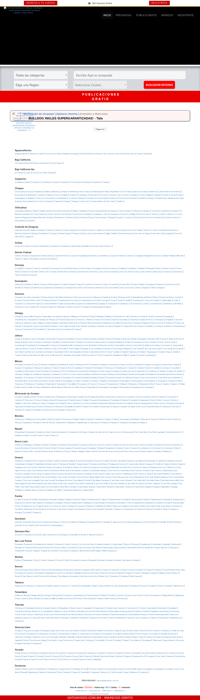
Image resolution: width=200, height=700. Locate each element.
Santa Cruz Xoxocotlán (49, 487)
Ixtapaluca (116, 371)
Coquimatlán (43, 246)
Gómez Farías (53, 214)
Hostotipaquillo (43, 345)
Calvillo (40, 154)
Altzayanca (20, 608)
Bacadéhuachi (58, 570)
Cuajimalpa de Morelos (88, 256)
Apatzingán (72, 397)
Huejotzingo (137, 503)
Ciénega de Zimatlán (67, 464)
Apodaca (54, 445)
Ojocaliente (52, 672)
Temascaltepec (149, 381)
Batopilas (83, 211)
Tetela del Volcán (47, 422)
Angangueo (62, 397)
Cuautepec (19, 304)
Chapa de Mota (66, 368)
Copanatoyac (138, 300)
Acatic (18, 339)
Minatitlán (85, 246)
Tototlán (176, 352)
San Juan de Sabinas (142, 233)
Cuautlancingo (177, 499)
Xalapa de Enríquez (23, 643)
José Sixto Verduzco (31, 403)
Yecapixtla (123, 422)
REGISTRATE (159, 3)
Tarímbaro (19, 410)
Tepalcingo (27, 422)
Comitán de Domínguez (78, 195)
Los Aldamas (144, 448)
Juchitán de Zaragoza (89, 467)
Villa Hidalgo (95, 551)
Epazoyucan (70, 320)
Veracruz (180, 640)
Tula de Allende (39, 329)
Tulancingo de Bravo (54, 329)
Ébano (126, 544)
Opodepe (145, 573)
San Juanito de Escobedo (173, 349)
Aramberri (63, 445)
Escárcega (75, 182)
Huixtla (172, 195)
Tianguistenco (112, 384)
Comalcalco (29, 586)
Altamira (27, 595)
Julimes (170, 214)
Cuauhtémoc (165, 211)
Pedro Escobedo (150, 522)
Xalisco (54, 435)
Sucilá (18, 659)
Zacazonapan (103, 387)
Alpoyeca (97, 297)
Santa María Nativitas (105, 487)
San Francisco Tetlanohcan (33, 614)
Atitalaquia (100, 316)
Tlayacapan (93, 422)
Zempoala (68, 329)
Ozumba (76, 378)
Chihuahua (137, 211)
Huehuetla (133, 320)
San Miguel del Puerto (64, 480)
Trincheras (114, 576)
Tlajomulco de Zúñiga (137, 352)
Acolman (28, 365)
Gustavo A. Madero (117, 256)
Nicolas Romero (176, 374)
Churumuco (28, 400)
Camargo (113, 211)
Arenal (109, 339)
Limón (32, 349)
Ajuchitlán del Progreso (64, 297)
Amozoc (77, 499)
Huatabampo (50, 573)
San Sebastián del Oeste (79, 352)
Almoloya (85, 316)
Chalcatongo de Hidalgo (24, 464)
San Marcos (29, 352)
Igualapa (102, 304)
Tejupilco (103, 381)
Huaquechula (76, 503)
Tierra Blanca (135, 640)
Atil (50, 570)
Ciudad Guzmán (68, 342)
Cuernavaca (66, 419)
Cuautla (110, 342)
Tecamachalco (128, 509)
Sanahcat (170, 656)
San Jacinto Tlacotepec (67, 477)
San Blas (143, 432)
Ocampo (54, 233)
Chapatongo (167, 316)
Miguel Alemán (168, 595)
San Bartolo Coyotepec (80, 470)
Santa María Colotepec (68, 487)
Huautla (114, 320)
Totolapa (75, 201)
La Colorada (67, 573)
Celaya (79, 284)
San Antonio (72, 548)
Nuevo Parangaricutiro (143, 403)
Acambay (19, 365)
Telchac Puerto (49, 659)
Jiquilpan (18, 403)
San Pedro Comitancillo (85, 483)
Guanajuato (150, 284)
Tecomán (94, 246)
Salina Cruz (171, 467)
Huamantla (162, 608)
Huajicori (92, 432)
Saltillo (107, 233)
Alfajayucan (75, 316)
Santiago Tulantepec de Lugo (100, 326)
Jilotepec (179, 371)
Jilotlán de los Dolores (152, 345)
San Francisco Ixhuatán (140, 470)
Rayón (101, 378)
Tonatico (165, 384)
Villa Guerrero (56, 355)
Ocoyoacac (29, 378)
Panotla (145, 611)
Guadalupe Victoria (100, 268)
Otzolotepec (67, 378)
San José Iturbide (111, 288)
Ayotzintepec (151, 461)
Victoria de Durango (28, 275)
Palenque (133, 198)
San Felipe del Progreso (131, 378)
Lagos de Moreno (21, 349)
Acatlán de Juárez (29, 339)
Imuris (58, 573)
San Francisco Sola (102, 474)
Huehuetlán (156, 544)
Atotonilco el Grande (138, 316)
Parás (67, 451)
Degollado (119, 342)
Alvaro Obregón (22, 256)
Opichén (119, 656)
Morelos (70, 217)
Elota (67, 560)
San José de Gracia (134, 154)
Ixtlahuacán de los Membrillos (85, 345)
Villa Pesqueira (135, 576)
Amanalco (94, 365)
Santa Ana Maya (153, 406)
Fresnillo (85, 669)
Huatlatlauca (87, 503)
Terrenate (103, 618)
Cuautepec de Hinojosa (46, 320)
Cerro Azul (20, 634)
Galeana (42, 214)
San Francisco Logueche (41, 474)
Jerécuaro (169, 284)
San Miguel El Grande (82, 480)
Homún (47, 656)
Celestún (101, 653)
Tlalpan (25, 259)
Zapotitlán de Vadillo (120, 355)
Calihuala (161, 461)
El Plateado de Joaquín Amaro (59, 669)
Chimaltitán (55, 342)
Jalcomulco (19, 637)
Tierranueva (64, 551)
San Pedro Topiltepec (152, 483)
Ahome (18, 560)
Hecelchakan (86, 182)
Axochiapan (41, 419)
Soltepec (118, 509)
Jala (110, 432)
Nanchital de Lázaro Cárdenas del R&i (108, 637)
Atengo (133, 339)
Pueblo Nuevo (63, 272)
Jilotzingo (18, 374)
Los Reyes (86, 403)
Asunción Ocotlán (101, 461)
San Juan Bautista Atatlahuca (157, 477)
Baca (37, 653)
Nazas (158, 268)
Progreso (76, 233)
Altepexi (69, 499)
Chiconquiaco (31, 634)
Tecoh (39, 659)
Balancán (19, 586)
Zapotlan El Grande (136, 355)
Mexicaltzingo (122, 374)
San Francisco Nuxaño (61, 474)
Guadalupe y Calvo (100, 214)
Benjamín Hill (88, 570)
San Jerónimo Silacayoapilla (88, 477)
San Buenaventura (125, 233)
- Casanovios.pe (93, 691)
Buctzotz (52, 653)
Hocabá (40, 656)
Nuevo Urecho (159, 403)
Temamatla (112, 381)
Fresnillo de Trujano (161, 464)
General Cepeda (119, 230)
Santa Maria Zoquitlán (143, 487)
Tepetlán (118, 640)
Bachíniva (67, 211)
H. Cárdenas (73, 586)
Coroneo (96, 284)
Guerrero (124, 214)
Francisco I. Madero (95, 230)
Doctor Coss (133, 445)
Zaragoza (28, 237)
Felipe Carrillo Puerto (49, 535)
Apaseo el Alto (46, 284)
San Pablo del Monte (75, 614)
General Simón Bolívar (69, 268)
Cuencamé (55, 268)
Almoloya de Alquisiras (49, 365)
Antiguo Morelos (38, 595)
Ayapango (28, 368)
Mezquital (150, 268)
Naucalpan (141, 374)
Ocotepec (91, 198)
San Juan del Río (126, 272)
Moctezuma (38, 548)
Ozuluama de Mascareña (171, 637)
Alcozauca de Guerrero (83, 297)
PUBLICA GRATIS (146, 15)
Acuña (26, 230)
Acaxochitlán (28, 316)
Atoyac (164, 339)
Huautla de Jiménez (71, 467)
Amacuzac (20, 419)
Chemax (127, 653)
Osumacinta (123, 198)
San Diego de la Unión (73, 288)
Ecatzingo (55, 371)
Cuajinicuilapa (166, 300)
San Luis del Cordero (143, 272)
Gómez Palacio (86, 268)
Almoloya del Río (82, 365)
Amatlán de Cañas (43, 432)
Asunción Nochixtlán (85, 461)
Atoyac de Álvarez (167, 297)
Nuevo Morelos (34, 598)
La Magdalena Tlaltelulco (51, 611)
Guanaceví (114, 268)
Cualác (176, 300)
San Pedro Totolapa (169, 483)
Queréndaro (105, 406)
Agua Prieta (28, 570)
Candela (49, 230)
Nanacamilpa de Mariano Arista (120, 611)
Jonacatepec (125, 419)
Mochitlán (177, 304)
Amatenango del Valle (100, 192)
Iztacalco (130, 256)
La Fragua (38, 506)
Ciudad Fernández (103, 544)
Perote (25, 640)
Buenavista (110, 397)
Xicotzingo (163, 618)
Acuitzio (19, 397)
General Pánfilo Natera (133, 669)
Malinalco (87, 374)
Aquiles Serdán (45, 211)
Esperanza (19, 503)
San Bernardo (83, 272)
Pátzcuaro (59, 406)
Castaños (57, 230)
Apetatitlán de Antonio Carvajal (37, 608)
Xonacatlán (91, 387)
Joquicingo (46, 374)
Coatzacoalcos (85, 634)
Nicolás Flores (126, 323)
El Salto (127, 342)
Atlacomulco (167, 365)
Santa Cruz (104, 576)
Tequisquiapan (56, 525)
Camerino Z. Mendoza (160, 631)
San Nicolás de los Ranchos (46, 509)
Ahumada (19, 211)
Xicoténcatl (122, 598)
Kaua (76, 656)
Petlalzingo (99, 506)
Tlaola (165, 509)
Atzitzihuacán (94, 499)
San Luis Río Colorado (48, 576)
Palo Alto (83, 154)
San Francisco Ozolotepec (82, 474)
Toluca (158, 384)
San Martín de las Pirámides (169, 378)
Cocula (112, 300)
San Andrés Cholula (137, 506)
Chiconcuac (108, 368)
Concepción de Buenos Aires (95, 342)
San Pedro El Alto (101, 483)
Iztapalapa (139, 256)
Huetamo (124, 400)
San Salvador (82, 326)
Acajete (19, 499)
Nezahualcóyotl (162, 374)
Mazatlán (92, 560)
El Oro (63, 371)
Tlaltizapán (71, 422)
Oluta (141, 637)
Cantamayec (91, 653)
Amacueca (61, 339)
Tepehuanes (177, 272)
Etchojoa (148, 570)
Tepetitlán (148, 326)
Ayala (50, 419)
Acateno (27, 499)
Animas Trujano (53, 461)
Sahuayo (115, 406)
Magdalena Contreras (153, 256)
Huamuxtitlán (70, 304)
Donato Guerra (34, 371)
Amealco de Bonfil (23, 522)
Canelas (28, 268)
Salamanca (49, 288)
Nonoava (84, 217)
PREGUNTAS (123, 15)
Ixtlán (159, 400)
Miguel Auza (33, 672)
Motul (112, 656)
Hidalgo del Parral (136, 214)
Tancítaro (175, 406)
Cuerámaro (114, 284)
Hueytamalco (149, 503)
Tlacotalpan (146, 640)
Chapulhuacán (20, 320)
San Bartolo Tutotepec (49, 326)
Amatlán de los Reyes (105, 631)
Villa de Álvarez (105, 246)
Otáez (36, 272)
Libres (46, 506)
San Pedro (156, 233)
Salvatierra (59, 288)
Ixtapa (179, 195)
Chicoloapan (97, 368)
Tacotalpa (151, 586)
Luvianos (79, 374)
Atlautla (177, 365)
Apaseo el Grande (60, 284)
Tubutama (124, 576)
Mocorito (101, 560)
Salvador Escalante (128, 406)
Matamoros (60, 217)
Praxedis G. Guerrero (124, 217)
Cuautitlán (175, 368)
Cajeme (106, 570)
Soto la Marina (89, 598)
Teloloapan (60, 307)
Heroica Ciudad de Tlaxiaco (41, 467)
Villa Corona (45, 355)
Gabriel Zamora (75, 400)
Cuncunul (178, 653)
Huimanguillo (85, 586)
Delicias (175, 211)
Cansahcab (80, 653)
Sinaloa (136, 560)
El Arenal (60, 320)
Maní (81, 656)
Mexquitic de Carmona (23, 548)
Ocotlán (39, 349)
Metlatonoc (168, 304)
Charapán (130, 397)
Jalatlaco (163, 371)
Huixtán (165, 195)
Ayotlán (17, 342)
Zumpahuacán (137, 387)
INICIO (107, 15)
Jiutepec (108, 419)
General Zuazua (80, 448)
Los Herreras (156, 448)
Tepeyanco (93, 618)
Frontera (108, 230)
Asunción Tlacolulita (117, 461)
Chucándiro (172, 397)
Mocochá (104, 656)
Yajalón (120, 201)
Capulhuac (47, 368)
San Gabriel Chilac (154, 506)
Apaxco (124, 365)
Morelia (112, 403)
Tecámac (94, 381)
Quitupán (85, 349)
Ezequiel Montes (95, 522)
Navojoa (121, 573)
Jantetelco (99, 419)
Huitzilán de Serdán (163, 503)
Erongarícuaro (61, 400)
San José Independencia (135, 477)
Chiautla (88, 368)
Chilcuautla (32, 320)
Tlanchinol (27, 329)
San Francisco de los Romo (114, 154)
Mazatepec (136, 419)
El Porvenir (103, 195)
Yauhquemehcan (175, 618)
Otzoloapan (56, 378)
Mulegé (52, 173)
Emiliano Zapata (79, 419)
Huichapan (159, 320)
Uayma (82, 659)
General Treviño (50, 448)
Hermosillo (39, 573)
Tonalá (160, 352)
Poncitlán (63, 349)
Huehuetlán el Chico (124, 503)
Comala (34, 246)
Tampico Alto (79, 640)
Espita (24, 656)
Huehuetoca (72, 371)
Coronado (155, 211)
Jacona (166, 400)
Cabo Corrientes (35, 342)
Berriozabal (19, 195)
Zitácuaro (70, 410)
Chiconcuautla (136, 499)
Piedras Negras (65, 233)
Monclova (18, 233)
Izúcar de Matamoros (24, 506)
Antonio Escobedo (89, 339)
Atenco (131, 365)
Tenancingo (161, 381)
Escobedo (82, 230)
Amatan (65, 192)
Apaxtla (106, 297)
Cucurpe (123, 570)
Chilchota (162, 397)
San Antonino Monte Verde (60, 470)
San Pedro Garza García (129, 451)
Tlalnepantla (60, 422)
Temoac (18, 422)
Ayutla (24, 342)
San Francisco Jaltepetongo (161, 470)
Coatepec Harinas (143, 368)
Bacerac (78, 570)
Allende (35, 211)
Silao (138, 288)
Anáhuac (45, 445)
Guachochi (77, 214)
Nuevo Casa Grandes (98, 217)
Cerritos (74, 544)
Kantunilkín (74, 535)
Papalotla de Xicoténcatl (159, 611)
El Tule (35, 214)
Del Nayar (83, 432)
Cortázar (105, 284)
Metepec (55, 323)
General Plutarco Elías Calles (174, 570)
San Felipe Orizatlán (67, 326)
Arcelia (113, 297)
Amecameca (114, 365)
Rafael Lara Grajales (120, 506)
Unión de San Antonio (30, 355)
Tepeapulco (117, 326)
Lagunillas (166, 544)
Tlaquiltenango (82, 422)
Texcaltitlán (72, 384)
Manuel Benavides (40, 217)
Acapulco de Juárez (23, 297)
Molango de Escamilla (111, 323)
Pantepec (151, 198)
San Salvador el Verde (83, 509)
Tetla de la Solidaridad (116, 618)
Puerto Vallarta (74, 349)
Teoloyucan (19, 384)
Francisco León (115, 195)
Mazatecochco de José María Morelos (92, 611)
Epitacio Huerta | (67, 113)
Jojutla (115, 419)
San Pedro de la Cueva (89, 576)
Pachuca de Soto (157, 323)
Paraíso (143, 586)
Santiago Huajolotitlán (161, 487)
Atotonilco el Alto (153, 339)
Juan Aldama (159, 669)
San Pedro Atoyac (51, 483)
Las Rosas (73, 198)
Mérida (96, 656)
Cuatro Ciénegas (69, 230)
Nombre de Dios (168, 268)
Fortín (138, 634)
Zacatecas (144, 672)
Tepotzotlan (50, 384)
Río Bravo (78, 598)
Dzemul (18, 656)
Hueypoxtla (82, 371)
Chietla (145, 499)
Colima (26, 246)
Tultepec (174, 384)
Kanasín (68, 656)
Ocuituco (154, 419)
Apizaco (54, 608)
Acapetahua (38, 192)
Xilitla (104, 551)
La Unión (144, 304)
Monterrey (59, 451)
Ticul (58, 659)
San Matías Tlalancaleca (24, 509)
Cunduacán (40, 586)
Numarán (170, 403)
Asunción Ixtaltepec (68, 461)
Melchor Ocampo (99, 374)
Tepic (40, 435)
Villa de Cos (105, 672)
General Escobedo (22, 448)
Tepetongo (95, 672)
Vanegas (74, 551)
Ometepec (19, 307)
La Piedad (61, 403)
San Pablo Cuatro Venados (122, 480)
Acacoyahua (21, 192)
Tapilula (67, 201)
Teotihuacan (30, 384)
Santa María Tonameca (124, 487)
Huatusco (145, 634)
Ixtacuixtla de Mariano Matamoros (27, 611)
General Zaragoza (65, 448)
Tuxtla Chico (84, 201)
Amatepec (104, 365)
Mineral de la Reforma (78, 323)
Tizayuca (18, 329)
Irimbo (153, 400)
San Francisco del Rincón (93, 288)
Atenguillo (141, 339)
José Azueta (135, 304)
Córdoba (96, 634)
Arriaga (129, 192)
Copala (120, 300)
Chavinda (145, 397)
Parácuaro (49, 406)
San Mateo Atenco (22, 381)
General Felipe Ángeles (34, 503)
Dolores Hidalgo (138, 284)
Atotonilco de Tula (122, 316)
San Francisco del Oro (170, 217)
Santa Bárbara (20, 221)
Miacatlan (145, 419)
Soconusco (68, 640)
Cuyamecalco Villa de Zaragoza (140, 464)
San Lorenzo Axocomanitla (55, 614)
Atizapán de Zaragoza (152, 365)
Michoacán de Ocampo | (39, 113)
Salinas (63, 548)
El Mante (103, 595)
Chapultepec (78, 368)
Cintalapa (64, 195)
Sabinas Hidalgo (78, 451)
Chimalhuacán (120, 368)
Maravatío (103, 403)
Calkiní (27, 182)
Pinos (60, 672)
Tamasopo (173, 548)
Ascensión (57, 211)
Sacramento (98, 233)
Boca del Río (146, 631)
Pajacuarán (19, 406)
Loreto (34, 173)
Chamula (40, 195)
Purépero (85, 406)
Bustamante (73, 445)
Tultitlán (182, 384)
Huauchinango (99, 503)
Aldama (47, 192)
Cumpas (131, 570)
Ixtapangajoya (20, 198)
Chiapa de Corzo (52, 195)
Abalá (18, 653)
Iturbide (119, 448)
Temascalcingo (136, 381)
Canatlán (19, 268)
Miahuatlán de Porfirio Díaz (121, 467)
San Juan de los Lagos (153, 349)
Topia (17, 275)
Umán (89, 659)
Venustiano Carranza (38, 259)
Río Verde (55, 548)
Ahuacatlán (30, 432)
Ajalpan (61, 499)
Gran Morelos (66, 214)
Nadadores (44, 233)
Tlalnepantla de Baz (146, 384)
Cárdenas (58, 544)
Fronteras (157, 570)
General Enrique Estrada (113, 669)
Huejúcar (54, 345)
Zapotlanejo (150, 355)
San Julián (19, 352)
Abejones (19, 461)
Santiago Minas (30, 490)
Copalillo (128, 300)
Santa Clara (157, 272)
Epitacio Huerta (49, 400)
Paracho (40, 406)
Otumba (47, 378)
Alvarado (91, 631)
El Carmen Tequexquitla (147, 608)
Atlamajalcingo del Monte (141, 297)
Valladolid (96, 659)
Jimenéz (155, 214)
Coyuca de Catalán (152, 300)
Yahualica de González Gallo (74, 355)
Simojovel (48, 201)
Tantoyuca (90, 640)
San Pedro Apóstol (35, 483)
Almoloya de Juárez (66, 365)
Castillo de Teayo (177, 631)
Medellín (63, 637)
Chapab (119, 653)
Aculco (36, 365)
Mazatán (82, 198)
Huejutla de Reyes (146, 320)
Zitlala (107, 307)
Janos (147, 214)
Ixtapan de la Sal (128, 371)
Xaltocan (153, 618)
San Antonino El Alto (40, 470)
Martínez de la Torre (41, 637)
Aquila (80, 397)
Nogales (129, 573)
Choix (36, 560)
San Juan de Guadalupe (109, 272)
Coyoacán (74, 256)
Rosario (137, 217)
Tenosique (168, 586)
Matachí (51, 217)
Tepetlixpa (40, 384)
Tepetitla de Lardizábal (78, 618)
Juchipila (169, 669)
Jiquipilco (27, 374)
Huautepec (58, 467)
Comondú (19, 173)
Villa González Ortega (120, 672)
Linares (134, 448)
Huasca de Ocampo (102, 320)
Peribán (77, 406)
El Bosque (93, 195)
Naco (97, 573)
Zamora (54, 410)
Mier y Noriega (35, 451)
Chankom (110, 653)
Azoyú (26, 300)
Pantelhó (142, 198)
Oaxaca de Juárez (140, 467)
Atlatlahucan (30, 419)
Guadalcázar (145, 544)
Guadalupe (87, 214)
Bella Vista (154, 192)
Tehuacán (140, 509)
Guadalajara (31, 345)
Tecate (52, 163)
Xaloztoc (145, 618)
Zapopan (107, 355)
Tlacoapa (85, 307)
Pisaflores (169, 323)
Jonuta (116, 586)
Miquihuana (179, 595)
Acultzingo (45, 631)
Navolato (109, 560)
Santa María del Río (135, 548)
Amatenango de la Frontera (80, 192)
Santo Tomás (55, 381)
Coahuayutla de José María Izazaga (94, 300)
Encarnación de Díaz (140, 342)
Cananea (114, 570)
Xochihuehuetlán (97, 307)
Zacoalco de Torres (94, 355)
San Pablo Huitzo (153, 480)
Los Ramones (168, 448)
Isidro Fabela (105, 371)
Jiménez (147, 230)
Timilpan (123, 384)
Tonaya (168, 352)
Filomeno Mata (128, 634)
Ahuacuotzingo (47, 297)
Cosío (47, 154)
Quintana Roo (138, 656)
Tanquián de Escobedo (49, 551)
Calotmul (70, 653)
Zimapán (76, 329)
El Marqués (82, 522)
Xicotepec (18, 512)
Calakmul (19, 182)
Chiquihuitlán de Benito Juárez (46, 464)
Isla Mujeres (63, 535)
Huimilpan (106, 522)
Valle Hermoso (110, 598)
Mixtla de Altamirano (84, 637)
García (166, 445)
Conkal (170, 653)
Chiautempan (99, 608)
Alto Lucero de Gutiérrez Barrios (74, 631)
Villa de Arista (84, 551)
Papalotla (85, 378)
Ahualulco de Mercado (46, 339)
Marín (177, 448)
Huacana (93, 400)
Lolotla (47, 323)
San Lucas (141, 406)
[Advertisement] (100, 43)
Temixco (176, 419)
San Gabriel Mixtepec (162, 474)
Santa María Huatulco (87, 487)
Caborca (98, 570)
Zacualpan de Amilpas (137, 422)
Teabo (32, 659)
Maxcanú (88, 656)
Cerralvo (107, 445)
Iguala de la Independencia (87, 304)
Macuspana (124, 586)
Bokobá (44, 653)
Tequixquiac (61, 384)
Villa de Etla (88, 490)
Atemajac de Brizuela (121, 339)
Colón (63, 522)
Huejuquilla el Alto (66, 345)
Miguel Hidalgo (169, 256)
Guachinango (20, 345)
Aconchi (19, 570)
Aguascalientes (22, 154)
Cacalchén (61, 653)
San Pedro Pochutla (135, 483)
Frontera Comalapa (130, 195)
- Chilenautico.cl (118, 691)
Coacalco (131, 368)
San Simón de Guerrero (39, 381)
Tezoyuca (101, 384)
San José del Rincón (149, 378)
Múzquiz (35, 233)
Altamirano (56, 192)
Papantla (18, 640)
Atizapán (139, 365)
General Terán (36, 448)
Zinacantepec (125, 387)
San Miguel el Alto (61, 352)
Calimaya (37, 368)
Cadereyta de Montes (51, 522)
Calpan (103, 499)
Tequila (124, 352)
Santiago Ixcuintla (21, 435)
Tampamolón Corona (23, 551)
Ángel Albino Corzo (117, 192)
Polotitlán (94, 378)
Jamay (128, 345)
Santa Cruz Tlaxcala (31, 618)
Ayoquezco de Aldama (135, 461)
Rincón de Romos (95, 154)
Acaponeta (20, 432)
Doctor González (146, 445)
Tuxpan (18, 355)
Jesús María (56, 154)
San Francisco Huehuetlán (119, 470)
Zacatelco (18, 621)
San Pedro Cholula (66, 509)
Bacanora (69, 570)
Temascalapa (124, 381)
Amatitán (70, 339)
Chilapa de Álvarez (50, 300)
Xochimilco (52, 259)
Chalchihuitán (30, 195)
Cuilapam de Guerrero (118, 464)
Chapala (46, 342)
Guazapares (114, 214)
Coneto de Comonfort (41, 268)
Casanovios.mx (81, 691)
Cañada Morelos (114, 499)
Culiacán (51, 560)
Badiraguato (27, 560)
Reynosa (69, 598)
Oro (30, 272)
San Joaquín (29, 525)
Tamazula (167, 272)
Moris (77, 217)
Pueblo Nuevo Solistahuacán (167, 198)
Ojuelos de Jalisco (51, 349)
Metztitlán (64, 323)
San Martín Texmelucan (172, 506)
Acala (30, 192)
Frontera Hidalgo (145, 195)
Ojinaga (111, 217)
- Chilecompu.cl (106, 691)
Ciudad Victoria (92, 595)
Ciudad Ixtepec (82, 464)
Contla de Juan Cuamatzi (115, 608)
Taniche (41, 490)
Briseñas (100, 397)
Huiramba (134, 400)
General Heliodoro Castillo (53, 304)
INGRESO (167, 15)
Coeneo (38, 400)
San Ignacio (127, 560)
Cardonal (158, 316)
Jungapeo (51, 403)
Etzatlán (153, 342)
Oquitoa (154, 573)
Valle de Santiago (157, 288)
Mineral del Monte (94, 323)
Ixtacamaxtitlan (178, 503)
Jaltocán (27, 323)
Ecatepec (45, 371)
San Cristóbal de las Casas (33, 201)
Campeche (36, 182)
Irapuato (160, 284)
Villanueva (134, 672)
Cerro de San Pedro (86, 544)
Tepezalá (147, 154)
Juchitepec (56, 374)
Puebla (108, 506)
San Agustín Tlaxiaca (31, 326)
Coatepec (74, 634)
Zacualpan (114, 387)
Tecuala (33, 435)
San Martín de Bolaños (44, 352)
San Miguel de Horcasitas (68, 576)
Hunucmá (56, 656)
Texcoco (93, 384)
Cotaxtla (118, 634)
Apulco (18, 669)
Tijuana (59, 163)
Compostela (73, 432)
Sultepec (86, 381)
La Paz (28, 173)
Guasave (83, 560)
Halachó (32, 656)
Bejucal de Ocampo (140, 192)
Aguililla (26, 397)
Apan (92, 316)
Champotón (64, 182)
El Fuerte (59, 560)
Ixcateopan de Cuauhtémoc (117, 304)
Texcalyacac (83, 384)
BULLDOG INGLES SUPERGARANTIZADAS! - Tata (66, 118)
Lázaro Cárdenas (73, 403)
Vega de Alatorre (169, 640)
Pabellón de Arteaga (70, 154)
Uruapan (28, 410)
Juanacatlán (177, 345)
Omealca (148, 637)
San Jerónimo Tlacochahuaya (112, 477)
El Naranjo (135, 544)
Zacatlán (27, 512)
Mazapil (24, 672)
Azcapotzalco (35, 256)
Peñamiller (163, 522)
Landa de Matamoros (134, 522)
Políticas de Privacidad (100, 694)
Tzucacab (73, 659)
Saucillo (30, 221)
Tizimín (65, 659)
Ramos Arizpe (87, 233)
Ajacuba (66, 316)
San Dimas (94, 272)
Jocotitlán (36, 374)
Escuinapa (74, 560)
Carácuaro (120, 397)
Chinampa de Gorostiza (47, 634)
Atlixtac (155, 297)
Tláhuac (18, 259)
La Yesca (117, 432)
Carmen (55, 182)
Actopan (38, 316)
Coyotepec (166, 368)
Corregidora (71, 522)
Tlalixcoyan (157, 640)
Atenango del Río (124, 297)
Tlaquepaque (151, 352)
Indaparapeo (144, 400)
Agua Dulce (55, 631)
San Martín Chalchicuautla (102, 548)
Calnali (150, 316)
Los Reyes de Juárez (58, 506)
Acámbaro (28, 284)
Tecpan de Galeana (47, 307)
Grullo (173, 342)
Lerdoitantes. (132, 268)
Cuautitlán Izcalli (21, 371)
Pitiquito (162, 573)
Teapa (159, 586)
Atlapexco (109, 316)
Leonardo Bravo (156, 304)
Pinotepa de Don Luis (157, 467)
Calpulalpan (87, 608)
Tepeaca (149, 509)
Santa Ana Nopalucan (119, 614)
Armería (19, 246)
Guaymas (29, 573)
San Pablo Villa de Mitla (170, 480)
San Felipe (161, 656)
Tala (109, 352)
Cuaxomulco (131, 608)
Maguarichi (26, 217)
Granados (20, 573)
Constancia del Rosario (99, 464)
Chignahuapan (155, 499)
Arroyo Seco (36, 522)
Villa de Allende (56, 387)
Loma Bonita (104, 467)
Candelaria (46, 182)
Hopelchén (97, 182)
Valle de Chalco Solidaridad (39, 387)
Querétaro (19, 525)
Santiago (157, 451)
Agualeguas (28, 445)
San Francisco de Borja (151, 217)
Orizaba (157, 637)
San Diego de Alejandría (123, 349)
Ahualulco (19, 544)
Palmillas (60, 598)
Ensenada (20, 163)
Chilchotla (166, 499)
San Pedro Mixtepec (118, 483)
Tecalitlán (116, 352)
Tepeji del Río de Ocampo (133, 326)
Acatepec (36, 297)
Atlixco (84, 499)
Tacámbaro (166, 406)
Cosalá (43, 560)
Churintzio (18, 400)
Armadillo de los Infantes (44, 544)
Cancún (19, 535)
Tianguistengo (178, 326)
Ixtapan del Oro (142, 371)
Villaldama (166, 451)
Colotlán (79, 342)
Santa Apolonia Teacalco (138, 614)
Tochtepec (173, 509)
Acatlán (19, 316)
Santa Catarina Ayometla (158, 614)
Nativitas (137, 611)
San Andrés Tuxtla (55, 640)
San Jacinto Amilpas (49, 477)
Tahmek (25, 659)
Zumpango (149, 387)
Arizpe (44, 570)
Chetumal (27, 535)
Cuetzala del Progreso (33, 304)
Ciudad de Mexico (61, 256)
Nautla (127, 637)
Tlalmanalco (132, 384)
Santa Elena (180, 656)
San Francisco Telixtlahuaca (122, 474)
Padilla (53, 598)
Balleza (75, 211)
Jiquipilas (30, 198)
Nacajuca (134, 586)
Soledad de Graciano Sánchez (156, 548)
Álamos (37, 570)
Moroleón (18, 288)
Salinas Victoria (91, 451)
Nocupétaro (129, 403)
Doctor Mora (125, 284)
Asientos (33, 154)
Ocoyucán (81, 506)
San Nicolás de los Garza (108, 451)
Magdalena (78, 573)
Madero (95, 403)
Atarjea (72, 284)
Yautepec (114, 422)
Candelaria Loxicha (173, 461)
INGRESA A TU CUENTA (40, 3)
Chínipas (146, 211)
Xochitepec (104, 422)
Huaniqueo (115, 400)
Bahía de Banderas (59, 432)
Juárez (38, 198)
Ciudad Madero (78, 595)
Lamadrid (162, 230)
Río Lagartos (150, 656)
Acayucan (27, 631)
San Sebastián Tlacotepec (103, 509)
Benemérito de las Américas (170, 192)
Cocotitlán (156, 368)
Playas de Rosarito (41, 163)
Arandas (101, 339)
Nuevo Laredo (21, 598)
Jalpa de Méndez (105, 586)
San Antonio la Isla (113, 378)
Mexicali (29, 163)
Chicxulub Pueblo (148, 653)
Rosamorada (128, 432)
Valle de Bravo (21, 387)
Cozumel (36, 535)
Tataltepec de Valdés (54, 490)
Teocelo (110, 640)
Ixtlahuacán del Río (106, 345)
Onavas (137, 573)
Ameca (78, 339)
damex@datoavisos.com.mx (108, 681)
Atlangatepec (64, 608)
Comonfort (88, 284)
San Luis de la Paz (127, 288)
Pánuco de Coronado (48, 272)
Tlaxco (137, 618)
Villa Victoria (80, 387)
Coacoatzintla (63, 634)
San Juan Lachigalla (31, 480)
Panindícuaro (30, 406)
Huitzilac (90, 419)
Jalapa (94, 586)
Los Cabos (43, 173)
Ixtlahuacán (66, 246)
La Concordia (48, 198)
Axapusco (18, 368)
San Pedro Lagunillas (157, 432)
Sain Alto (67, 672)
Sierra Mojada (167, 233)
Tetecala (36, 422)
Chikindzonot (161, 653)
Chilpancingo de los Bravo (69, 300)
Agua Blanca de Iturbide (52, 316)
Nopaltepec (19, 378)
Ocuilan (39, 378)
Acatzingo (43, 499)
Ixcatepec (155, 634)
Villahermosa (178, 586)
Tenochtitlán (100, 640)
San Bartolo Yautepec (99, 470)
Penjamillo (68, 406)
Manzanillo (76, 246)
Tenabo (105, 182)
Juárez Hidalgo (37, 323)
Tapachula (58, 201)
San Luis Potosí (85, 548)
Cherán (154, 397)
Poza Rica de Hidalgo (38, 640)
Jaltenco (171, 371)
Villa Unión (19, 237)
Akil (32, 653)
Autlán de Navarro (175, 339)
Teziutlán (157, 509)
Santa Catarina (146, 451)
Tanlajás (35, 551)
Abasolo (19, 230)
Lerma (71, 374)
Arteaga (41, 230)
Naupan (72, 506)
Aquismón (29, 544)
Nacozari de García (108, 573)
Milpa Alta (179, 256)
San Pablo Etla (139, 480)
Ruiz (136, 432)
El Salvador (76, 669)
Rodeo (73, 272)
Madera (18, 217)
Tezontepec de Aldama (162, 326)
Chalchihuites (40, 669)
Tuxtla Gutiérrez (97, 201)
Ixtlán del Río (102, 432)
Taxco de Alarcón (31, 307)
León (176, 284)
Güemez (147, 595)
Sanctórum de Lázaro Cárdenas (97, 614)
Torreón (177, 233)
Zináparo (62, 410)
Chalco (55, 368)
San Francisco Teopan (143, 474)
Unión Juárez (110, 201)
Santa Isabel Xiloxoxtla (49, 618)
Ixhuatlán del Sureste (169, 634)
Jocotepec (167, 345)
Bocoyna (92, 211)
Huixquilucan (94, 371)
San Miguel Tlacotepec (101, 480)
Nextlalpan (151, 374)
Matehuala (176, 544)
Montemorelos (48, 451)
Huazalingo (123, 320)
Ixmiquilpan (169, 320)
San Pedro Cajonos (67, 483)
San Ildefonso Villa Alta (31, 477)
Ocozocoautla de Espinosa (107, 198)
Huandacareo (104, 400)
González (111, 595)
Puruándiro (95, 406)
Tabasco (75, 672)
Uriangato (145, 288)
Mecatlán (54, 637)
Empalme (139, 570)
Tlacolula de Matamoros (73, 490)
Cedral (66, 544)
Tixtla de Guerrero (73, 307)
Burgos (48, 595)
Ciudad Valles (117, 544)
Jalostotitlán (119, 345)
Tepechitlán (85, 672)
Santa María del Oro (98, 352)
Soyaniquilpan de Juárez (71, 381)
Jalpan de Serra (118, 522)
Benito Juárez (47, 256)
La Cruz (178, 214)
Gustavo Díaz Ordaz (134, 595)
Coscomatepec (107, 634)
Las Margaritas (61, 198)
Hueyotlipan (172, 608)
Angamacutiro (50, 397)
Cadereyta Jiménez (87, 445)
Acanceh (25, 653)
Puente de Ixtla (165, 419)
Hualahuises (110, 448)
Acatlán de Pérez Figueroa (35, 461)
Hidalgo (139, 230)
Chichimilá (136, 653)
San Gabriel (138, 349)
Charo (138, 397)
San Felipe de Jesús (30, 576)
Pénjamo (27, 288)
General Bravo (176, 445)
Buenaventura (102, 211)
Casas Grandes (125, 211)
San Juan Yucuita (47, 480)
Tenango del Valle (174, 381)
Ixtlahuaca (154, 371)
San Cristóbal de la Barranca (101, 349)
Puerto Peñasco (172, 573)
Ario (86, 397)
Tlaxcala (130, 618)
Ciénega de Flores (120, 445)
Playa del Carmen (95, 535)
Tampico (100, 598)
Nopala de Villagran (141, 323)
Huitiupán (157, 195)
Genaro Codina (96, 669)
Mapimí (142, 268)
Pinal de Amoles (174, 522)
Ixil (63, 656)
